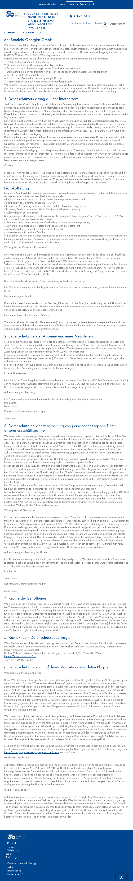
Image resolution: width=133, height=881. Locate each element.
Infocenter (37, 27)
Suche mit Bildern (42, 17)
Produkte (31, 13)
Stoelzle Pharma (41, 20)
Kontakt (12, 843)
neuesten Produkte (79, 4)
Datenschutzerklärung (21, 863)
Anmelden (81, 16)
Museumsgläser (40, 24)
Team (11, 846)
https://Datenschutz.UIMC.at (20, 656)
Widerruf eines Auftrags (13, 854)
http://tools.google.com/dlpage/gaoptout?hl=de (31, 752)
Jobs (10, 867)
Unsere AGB (15, 874)
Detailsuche (116, 23)
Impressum (14, 870)
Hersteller (50, 13)
